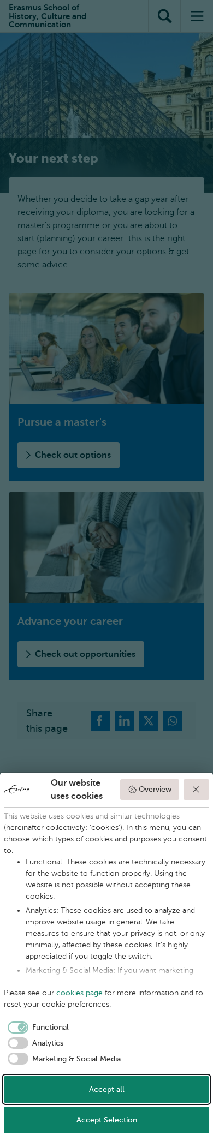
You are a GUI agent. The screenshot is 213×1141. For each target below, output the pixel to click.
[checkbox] (36, 1027)
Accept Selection (106, 1120)
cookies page (79, 993)
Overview (155, 789)
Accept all (107, 1089)
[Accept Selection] (197, 789)
